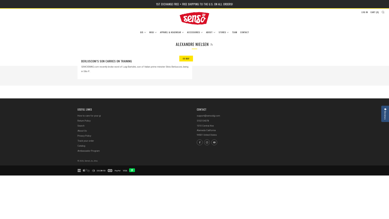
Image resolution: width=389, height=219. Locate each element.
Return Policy (84, 120)
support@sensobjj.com (208, 115)
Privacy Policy (84, 135)
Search (80, 125)
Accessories (193, 32)
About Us (82, 130)
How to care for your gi (89, 115)
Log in (364, 12)
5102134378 (203, 120)
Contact (244, 32)
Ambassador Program (88, 150)
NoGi (151, 32)
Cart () (374, 12)
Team (234, 32)
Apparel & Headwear (170, 32)
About (209, 32)
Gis (141, 32)
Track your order (85, 140)
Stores (222, 32)
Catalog (81, 145)
